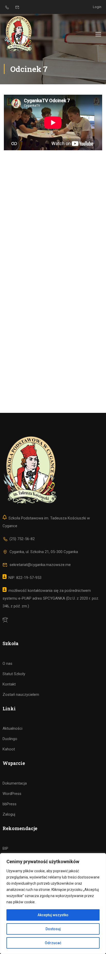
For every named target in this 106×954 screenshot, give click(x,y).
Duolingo (10, 738)
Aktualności (12, 728)
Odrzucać (53, 943)
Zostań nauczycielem (21, 694)
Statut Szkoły (14, 674)
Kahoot (9, 749)
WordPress (12, 793)
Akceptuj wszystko (53, 915)
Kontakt (9, 684)
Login (97, 7)
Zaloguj (9, 814)
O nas (7, 663)
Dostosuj (53, 929)
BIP (5, 848)
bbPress (9, 804)
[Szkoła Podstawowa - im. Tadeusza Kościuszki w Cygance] (18, 33)
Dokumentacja (15, 783)
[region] (53, 903)
